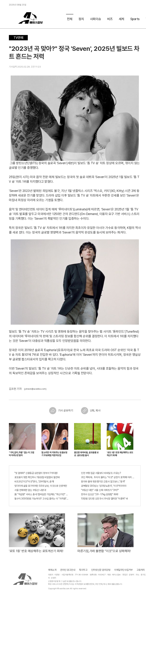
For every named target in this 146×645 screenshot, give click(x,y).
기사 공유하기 (65, 410)
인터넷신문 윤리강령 (100, 569)
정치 (81, 19)
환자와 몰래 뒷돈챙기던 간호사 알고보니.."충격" (103, 481)
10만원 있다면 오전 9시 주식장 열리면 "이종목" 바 (104, 498)
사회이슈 (95, 19)
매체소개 (52, 569)
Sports (135, 19)
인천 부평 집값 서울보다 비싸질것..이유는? (101, 473)
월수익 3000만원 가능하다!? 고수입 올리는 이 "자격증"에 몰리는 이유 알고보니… (41, 498)
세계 (121, 19)
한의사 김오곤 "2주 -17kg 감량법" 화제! (99, 494)
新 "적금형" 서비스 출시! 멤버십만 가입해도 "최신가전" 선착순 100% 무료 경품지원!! (41, 494)
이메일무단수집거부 (123, 569)
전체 (69, 19)
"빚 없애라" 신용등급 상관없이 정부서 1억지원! (36, 473)
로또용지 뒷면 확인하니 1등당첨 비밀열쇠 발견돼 (36, 477)
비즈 (110, 19)
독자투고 (83, 569)
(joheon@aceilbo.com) (35, 389)
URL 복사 (95, 410)
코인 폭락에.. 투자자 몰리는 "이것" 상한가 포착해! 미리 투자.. (108, 477)
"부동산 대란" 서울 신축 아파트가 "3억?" (100, 490)
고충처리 (141, 569)
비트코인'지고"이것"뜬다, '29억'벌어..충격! (34, 481)
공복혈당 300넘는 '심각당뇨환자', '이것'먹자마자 (103, 485)
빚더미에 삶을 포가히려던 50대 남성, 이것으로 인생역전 (40, 485)
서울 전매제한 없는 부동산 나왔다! (30, 490)
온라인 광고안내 (67, 569)
